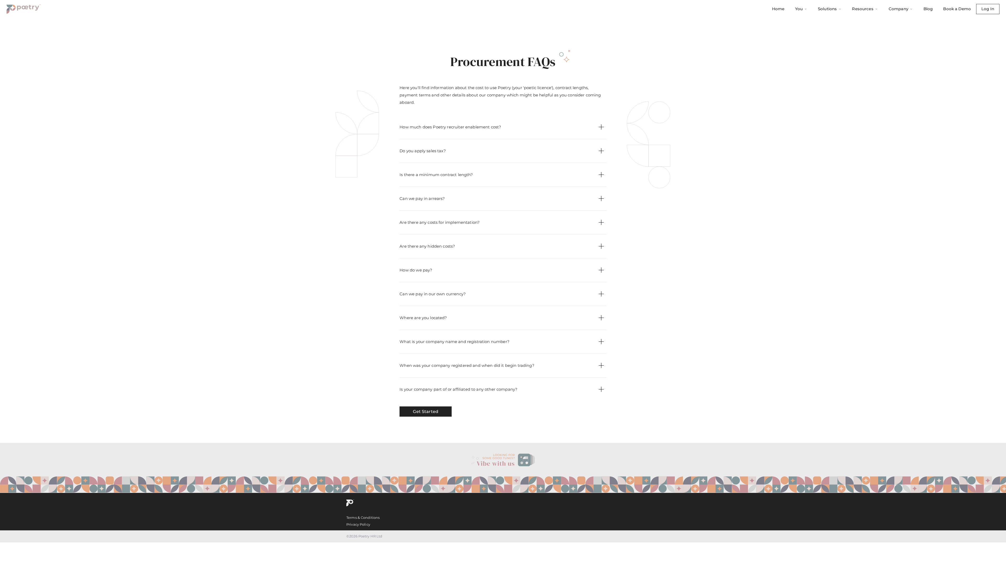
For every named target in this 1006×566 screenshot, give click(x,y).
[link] (503, 460)
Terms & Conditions (363, 517)
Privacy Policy (358, 524)
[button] (503, 127)
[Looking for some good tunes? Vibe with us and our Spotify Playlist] (503, 460)
